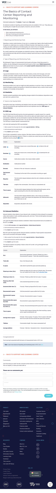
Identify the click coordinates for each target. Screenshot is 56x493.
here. (42, 344)
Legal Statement (7, 473)
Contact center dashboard (26, 431)
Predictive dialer (24, 426)
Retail (37, 423)
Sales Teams (39, 416)
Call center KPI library (8, 464)
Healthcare (39, 436)
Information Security (8, 454)
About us (22, 444)
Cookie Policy (6, 471)
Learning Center (7, 456)
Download (5, 459)
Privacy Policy (18, 392)
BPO (37, 421)
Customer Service (40, 411)
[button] (42, 475)
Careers (22, 449)
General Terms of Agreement (10, 475)
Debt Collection (40, 419)
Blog (4, 444)
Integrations (6, 423)
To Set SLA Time (42, 272)
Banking (38, 428)
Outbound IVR (23, 423)
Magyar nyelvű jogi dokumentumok (12, 477)
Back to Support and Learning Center (22, 7)
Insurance (38, 431)
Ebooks (5, 449)
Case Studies (6, 446)
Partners (22, 454)
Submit (48, 395)
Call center (6, 411)
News (21, 451)
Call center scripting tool (26, 421)
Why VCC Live (23, 446)
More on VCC (6, 426)
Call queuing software (25, 416)
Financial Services (41, 426)
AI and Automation (41, 414)
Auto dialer (22, 414)
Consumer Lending (41, 433)
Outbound (5, 416)
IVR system (22, 411)
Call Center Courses (8, 451)
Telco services (6, 461)
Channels (5, 421)
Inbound (5, 419)
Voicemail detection (25, 428)
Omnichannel (6, 414)
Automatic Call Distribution (27, 419)
